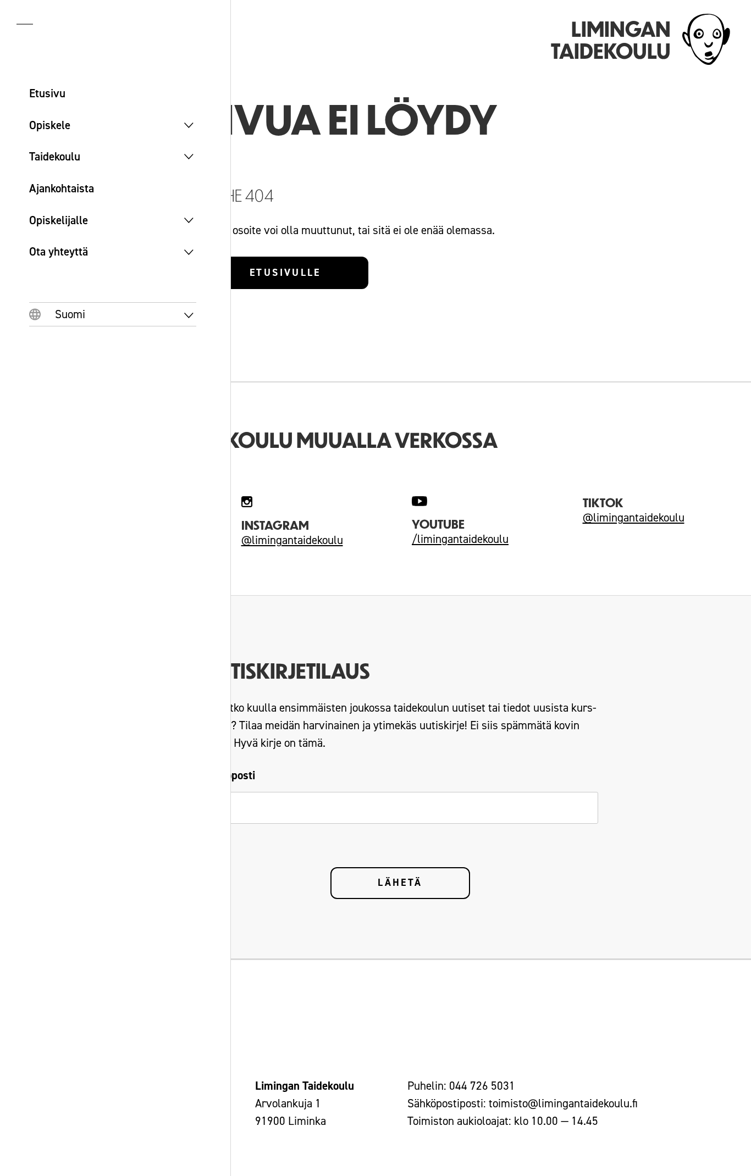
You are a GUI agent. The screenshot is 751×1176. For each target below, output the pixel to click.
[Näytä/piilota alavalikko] (189, 125)
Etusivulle (285, 272)
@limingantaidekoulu (292, 540)
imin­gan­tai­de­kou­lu (465, 539)
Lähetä (400, 882)
